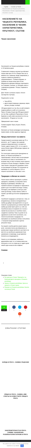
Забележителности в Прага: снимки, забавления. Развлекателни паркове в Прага (15, 432)
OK (22, 445)
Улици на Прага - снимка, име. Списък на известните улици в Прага (15, 396)
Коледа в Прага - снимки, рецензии (15, 362)
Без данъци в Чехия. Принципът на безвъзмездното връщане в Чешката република (16, 279)
